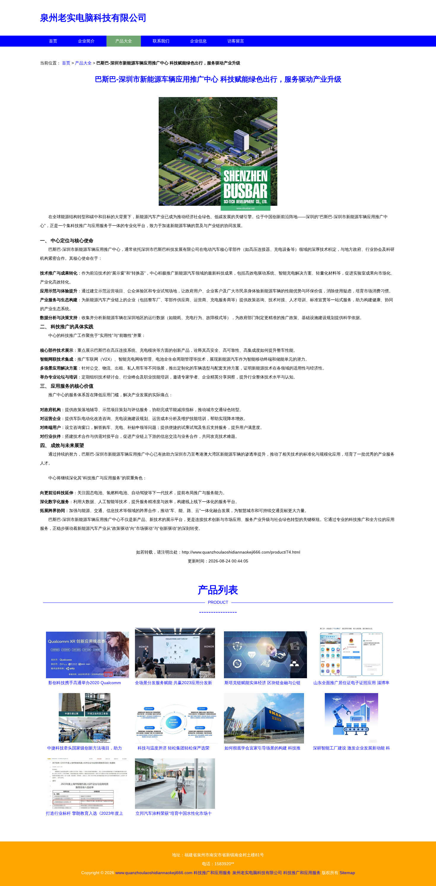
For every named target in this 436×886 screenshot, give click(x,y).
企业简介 (86, 41)
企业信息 (198, 41)
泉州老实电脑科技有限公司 (93, 18)
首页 (53, 41)
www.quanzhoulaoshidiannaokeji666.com (153, 872)
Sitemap (347, 872)
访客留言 (235, 41)
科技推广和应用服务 (212, 872)
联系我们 (161, 41)
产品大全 (123, 41)
